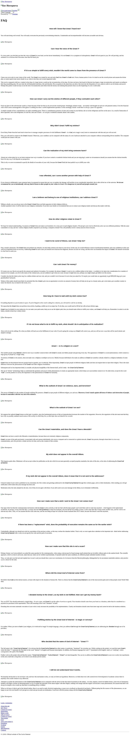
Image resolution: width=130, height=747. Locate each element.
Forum (3, 727)
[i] (19, 10)
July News (4, 708)
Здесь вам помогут (7, 721)
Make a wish (4, 713)
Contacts (3, 730)
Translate (15, 14)
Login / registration (6, 703)
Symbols (3, 725)
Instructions (4, 711)
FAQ (2, 720)
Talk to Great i (5, 715)
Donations (4, 723)
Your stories (4, 718)
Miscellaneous (5, 728)
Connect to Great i (6, 709)
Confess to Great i (6, 716)
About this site (5, 706)
